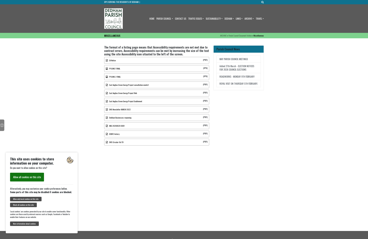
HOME (151, 18)
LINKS (238, 18)
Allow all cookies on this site (27, 177)
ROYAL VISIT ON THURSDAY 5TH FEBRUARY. (239, 83)
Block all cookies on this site (23, 205)
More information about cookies (24, 223)
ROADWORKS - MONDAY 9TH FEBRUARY (237, 76)
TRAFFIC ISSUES (195, 18)
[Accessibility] (2, 125)
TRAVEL (259, 18)
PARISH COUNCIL (163, 18)
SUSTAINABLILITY (213, 18)
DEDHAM (228, 18)
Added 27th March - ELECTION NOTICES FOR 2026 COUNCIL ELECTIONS (237, 67)
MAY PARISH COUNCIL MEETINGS (234, 59)
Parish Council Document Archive (240, 35)
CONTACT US (180, 18)
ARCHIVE (248, 18)
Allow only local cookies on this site (26, 199)
